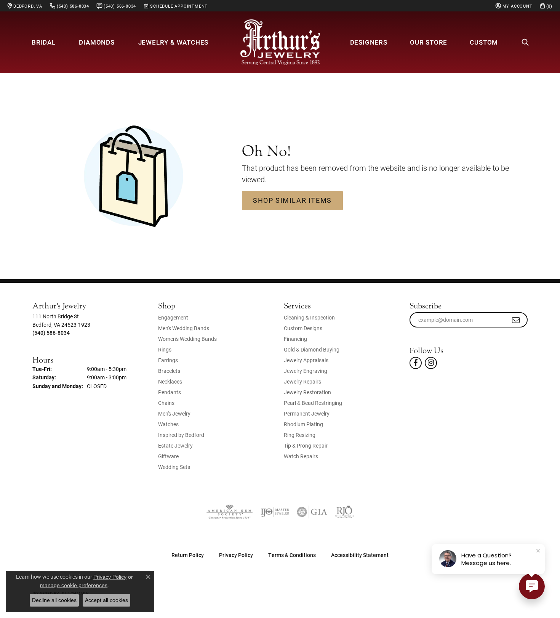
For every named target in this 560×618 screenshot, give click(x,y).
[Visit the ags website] (229, 512)
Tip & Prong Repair (306, 445)
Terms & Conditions (292, 555)
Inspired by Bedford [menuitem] (181, 434)
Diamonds (96, 42)
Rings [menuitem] (164, 349)
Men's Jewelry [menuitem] (174, 413)
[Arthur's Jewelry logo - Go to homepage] (280, 42)
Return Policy (187, 555)
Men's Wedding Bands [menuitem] (183, 328)
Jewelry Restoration (307, 392)
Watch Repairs (301, 456)
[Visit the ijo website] (275, 512)
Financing (295, 338)
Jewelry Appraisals (306, 360)
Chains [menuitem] (166, 402)
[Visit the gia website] (312, 512)
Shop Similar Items (292, 200)
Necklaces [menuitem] (170, 381)
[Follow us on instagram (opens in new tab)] (431, 363)
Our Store (428, 42)
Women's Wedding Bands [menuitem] (187, 338)
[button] (514, 5)
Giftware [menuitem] (168, 456)
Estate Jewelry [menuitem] (175, 445)
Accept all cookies (106, 600)
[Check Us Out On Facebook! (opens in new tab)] (416, 363)
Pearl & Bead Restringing (313, 402)
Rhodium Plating (303, 424)
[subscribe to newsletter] (516, 320)
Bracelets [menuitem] (169, 370)
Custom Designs (303, 328)
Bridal (44, 42)
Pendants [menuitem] (169, 392)
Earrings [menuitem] (168, 360)
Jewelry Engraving (305, 370)
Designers (368, 42)
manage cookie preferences (73, 585)
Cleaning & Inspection (309, 317)
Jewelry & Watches (173, 42)
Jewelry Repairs (302, 381)
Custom (484, 42)
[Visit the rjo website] (344, 512)
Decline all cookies (54, 600)
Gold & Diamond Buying (311, 349)
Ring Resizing (299, 434)
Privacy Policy (236, 555)
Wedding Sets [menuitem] (174, 466)
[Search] (525, 42)
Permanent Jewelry (307, 413)
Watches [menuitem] (168, 424)
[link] (25, 5)
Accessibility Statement (360, 555)
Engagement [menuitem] (173, 317)
